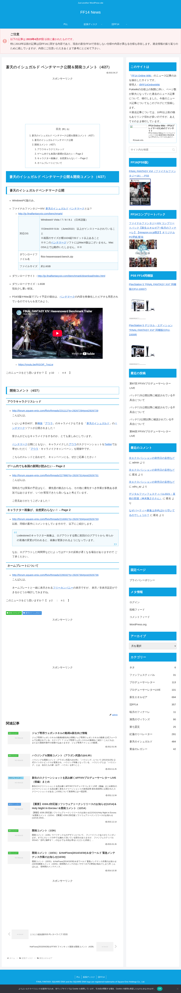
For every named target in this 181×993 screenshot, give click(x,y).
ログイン (135, 602)
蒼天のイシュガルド (57, 208)
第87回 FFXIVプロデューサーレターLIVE (150, 385)
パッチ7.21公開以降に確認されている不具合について (152, 409)
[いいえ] (177, 988)
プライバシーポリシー (142, 580)
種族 (40, 423)
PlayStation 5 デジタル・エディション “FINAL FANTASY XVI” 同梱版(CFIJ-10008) (151, 330)
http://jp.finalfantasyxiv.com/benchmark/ (40, 213)
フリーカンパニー (63, 587)
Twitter (108, 444)
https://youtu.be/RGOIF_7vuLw (35, 364)
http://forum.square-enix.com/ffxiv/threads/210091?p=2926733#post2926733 (55, 519)
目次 (58, 129)
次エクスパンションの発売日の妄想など (152, 458)
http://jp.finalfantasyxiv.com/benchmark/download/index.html (71, 275)
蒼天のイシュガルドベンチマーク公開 (54, 140)
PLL (78, 977)
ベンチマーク (76, 208)
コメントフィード (140, 617)
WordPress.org (138, 624)
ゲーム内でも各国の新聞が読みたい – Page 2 (60, 153)
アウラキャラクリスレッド (50, 149)
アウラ (49, 423)
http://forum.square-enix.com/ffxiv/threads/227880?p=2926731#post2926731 (55, 475)
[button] (173, 149)
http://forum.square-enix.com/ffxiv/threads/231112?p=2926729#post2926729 (55, 410)
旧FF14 (101, 977)
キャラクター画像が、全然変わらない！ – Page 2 (62, 158)
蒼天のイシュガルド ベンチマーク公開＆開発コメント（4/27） (64, 135)
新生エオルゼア (15, 613)
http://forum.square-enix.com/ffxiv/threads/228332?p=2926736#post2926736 (55, 575)
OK (159, 988)
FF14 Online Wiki (141, 75)
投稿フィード (137, 609)
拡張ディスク (89, 977)
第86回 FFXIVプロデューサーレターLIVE (150, 433)
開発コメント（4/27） (46, 144)
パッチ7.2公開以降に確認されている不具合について (152, 421)
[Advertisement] (62, 100)
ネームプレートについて (49, 163)
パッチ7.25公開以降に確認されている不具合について (152, 397)
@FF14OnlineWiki (149, 84)
